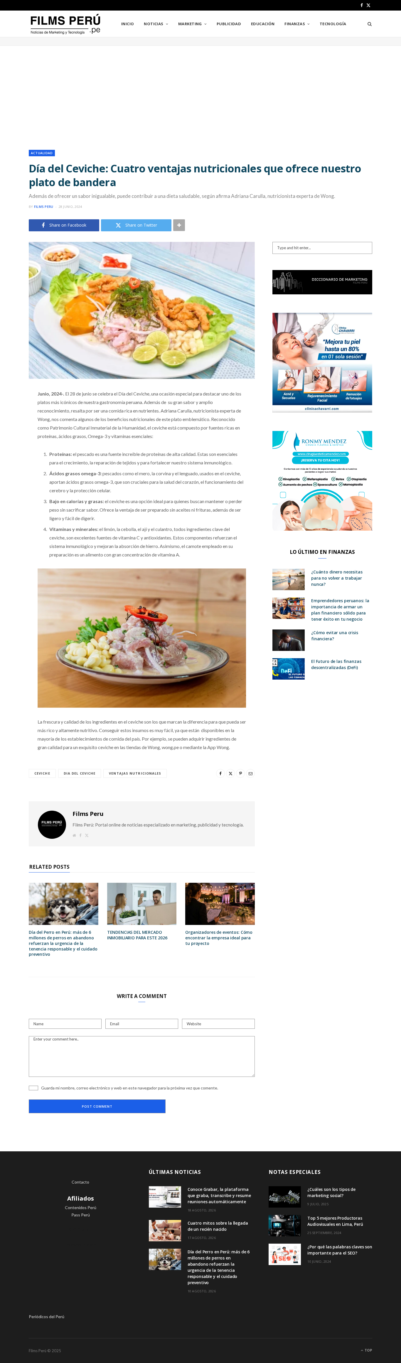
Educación (263, 23)
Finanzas (294, 23)
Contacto (80, 1181)
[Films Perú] (65, 24)
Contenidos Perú (80, 1207)
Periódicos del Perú (46, 1316)
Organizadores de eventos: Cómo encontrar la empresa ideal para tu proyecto (218, 937)
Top (368, 1350)
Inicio (127, 23)
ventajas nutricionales (135, 773)
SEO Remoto (80, 1229)
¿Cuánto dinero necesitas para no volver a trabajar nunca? (337, 578)
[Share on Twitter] (13, 426)
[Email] (13, 456)
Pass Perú (80, 1214)
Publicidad (229, 23)
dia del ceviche (80, 773)
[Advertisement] (200, 93)
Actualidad (42, 153)
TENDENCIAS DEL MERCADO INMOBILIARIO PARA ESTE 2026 (137, 935)
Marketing (190, 23)
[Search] (367, 24)
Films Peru (43, 206)
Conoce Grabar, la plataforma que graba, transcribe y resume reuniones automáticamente (219, 1195)
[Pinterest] (13, 441)
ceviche (42, 773)
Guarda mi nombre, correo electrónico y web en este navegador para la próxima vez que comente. (129, 1087)
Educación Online (81, 1244)
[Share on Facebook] (13, 411)
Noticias (154, 23)
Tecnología (333, 23)
